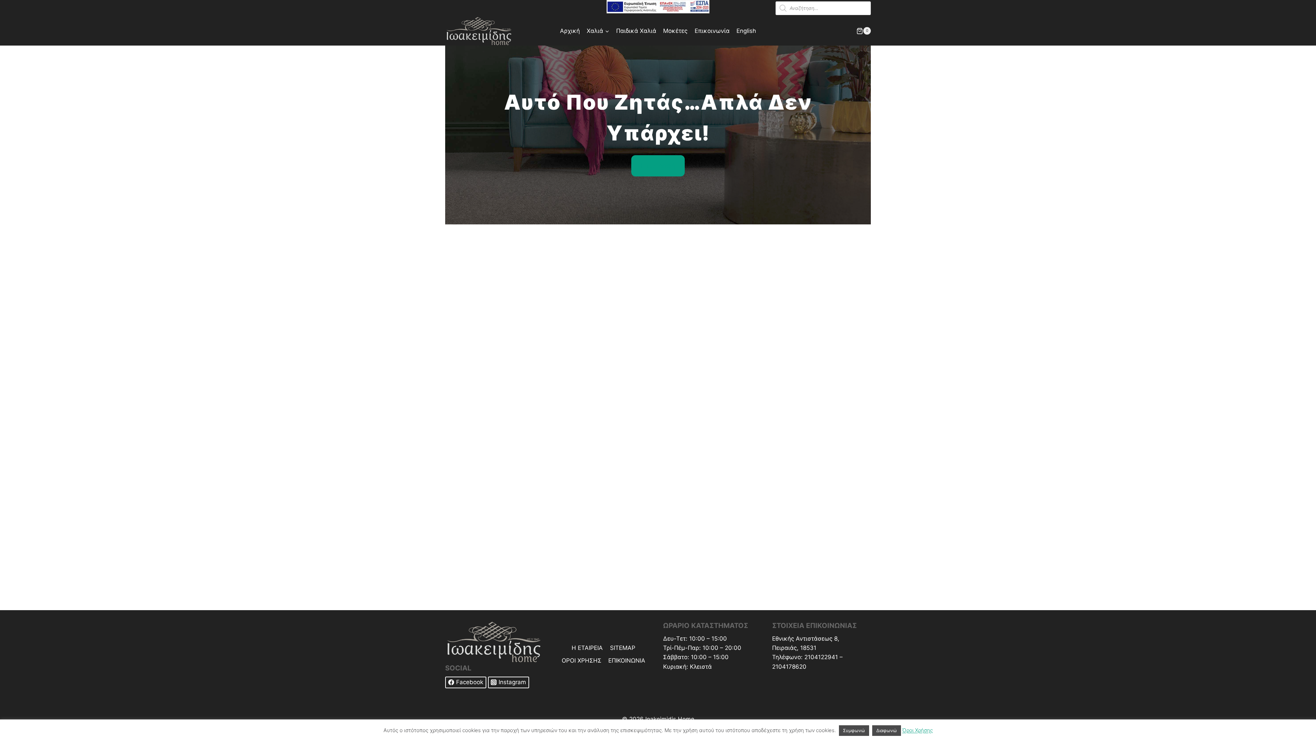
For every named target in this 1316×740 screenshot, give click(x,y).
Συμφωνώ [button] (854, 730)
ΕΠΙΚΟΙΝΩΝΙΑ (626, 660)
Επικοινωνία (712, 30)
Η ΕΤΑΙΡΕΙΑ (587, 647)
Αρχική (570, 30)
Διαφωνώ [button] (886, 730)
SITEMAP (622, 647)
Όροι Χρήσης (917, 730)
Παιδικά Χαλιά (636, 30)
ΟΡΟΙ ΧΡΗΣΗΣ (581, 660)
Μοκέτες (675, 30)
